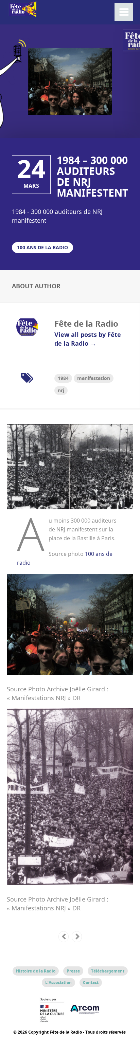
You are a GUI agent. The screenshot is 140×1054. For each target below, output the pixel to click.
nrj (61, 390)
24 (31, 169)
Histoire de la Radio (35, 971)
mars (31, 185)
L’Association (58, 982)
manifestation (93, 378)
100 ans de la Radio (42, 247)
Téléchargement (107, 971)
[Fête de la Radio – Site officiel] (22, 13)
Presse (73, 971)
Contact (91, 982)
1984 (63, 378)
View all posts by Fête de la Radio (87, 339)
